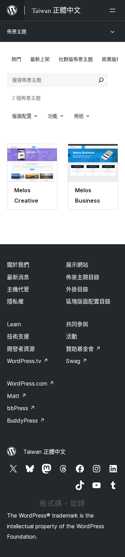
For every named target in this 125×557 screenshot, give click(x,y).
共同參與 (77, 324)
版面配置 (22, 116)
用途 (79, 116)
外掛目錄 (77, 289)
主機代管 (18, 289)
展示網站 (77, 264)
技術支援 (18, 336)
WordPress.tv (27, 360)
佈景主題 (16, 31)
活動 (71, 336)
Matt (16, 395)
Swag (76, 360)
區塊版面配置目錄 (88, 301)
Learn (14, 324)
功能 (53, 116)
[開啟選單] (114, 10)
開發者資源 (21, 348)
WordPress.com (30, 383)
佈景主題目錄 (82, 277)
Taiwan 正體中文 (44, 451)
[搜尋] (101, 80)
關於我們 (18, 264)
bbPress (21, 408)
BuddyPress (26, 420)
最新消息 (18, 277)
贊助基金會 (83, 348)
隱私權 (15, 301)
